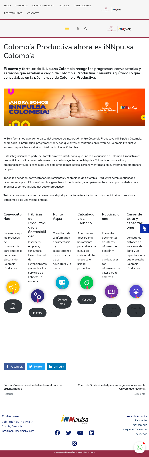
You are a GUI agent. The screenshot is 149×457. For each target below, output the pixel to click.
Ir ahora (37, 313)
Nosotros (21, 5)
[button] (139, 447)
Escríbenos (140, 434)
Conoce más (62, 302)
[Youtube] (80, 432)
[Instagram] (74, 443)
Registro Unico (13, 13)
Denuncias (141, 420)
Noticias (64, 5)
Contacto (33, 13)
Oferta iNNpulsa (42, 5)
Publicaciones (82, 5)
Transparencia (139, 424)
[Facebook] (57, 432)
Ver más (13, 306)
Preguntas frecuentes (134, 429)
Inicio (7, 5)
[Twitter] (68, 432)
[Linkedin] (91, 432)
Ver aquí (87, 300)
